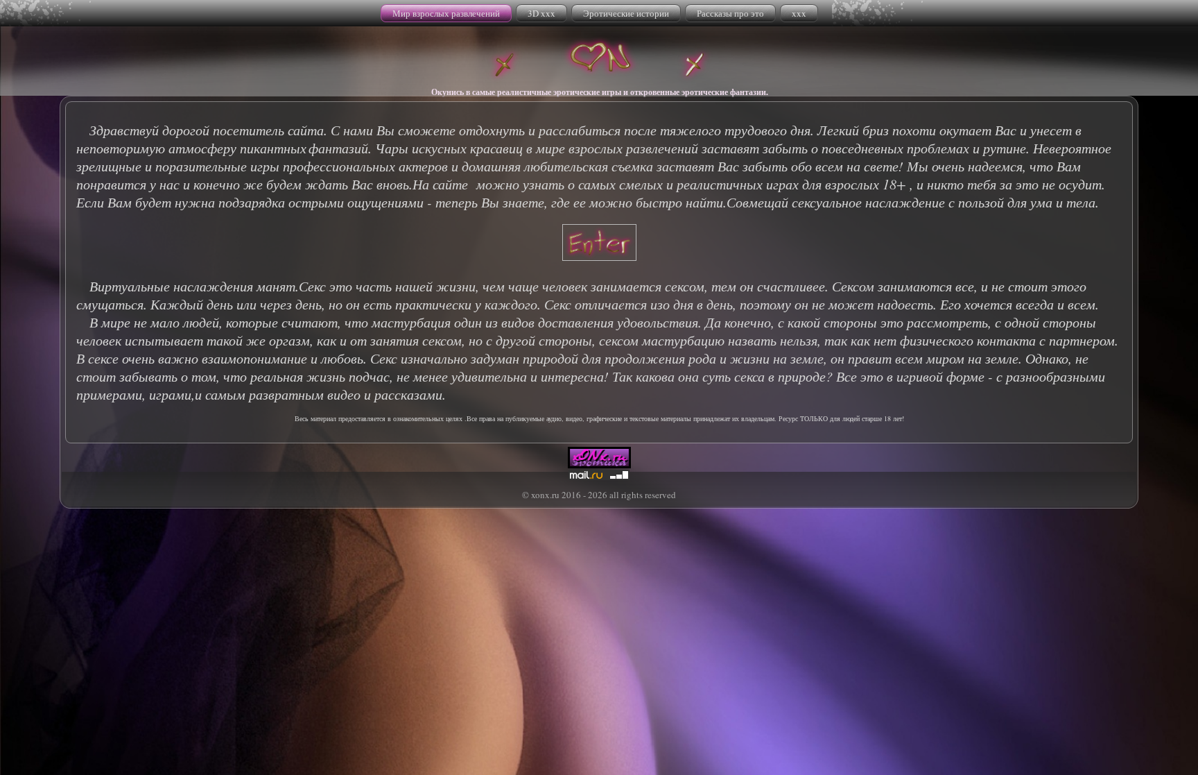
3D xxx (541, 13)
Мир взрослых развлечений (446, 13)
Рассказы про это (730, 13)
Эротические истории (626, 13)
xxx (799, 13)
